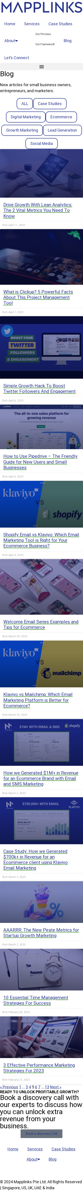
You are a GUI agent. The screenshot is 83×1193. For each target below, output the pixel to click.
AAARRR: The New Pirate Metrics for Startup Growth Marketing (41, 932)
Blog (67, 40)
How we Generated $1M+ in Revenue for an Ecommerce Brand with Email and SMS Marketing (40, 778)
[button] (41, 66)
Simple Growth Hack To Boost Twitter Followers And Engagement (39, 388)
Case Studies (60, 23)
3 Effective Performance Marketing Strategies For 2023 (39, 1067)
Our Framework (45, 44)
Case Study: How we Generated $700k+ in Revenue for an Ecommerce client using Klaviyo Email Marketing (35, 860)
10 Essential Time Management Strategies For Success (35, 1000)
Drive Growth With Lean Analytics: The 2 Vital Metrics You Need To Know (37, 210)
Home (9, 23)
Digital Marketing (26, 117)
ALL (24, 103)
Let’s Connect (16, 57)
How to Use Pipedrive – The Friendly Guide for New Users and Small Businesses (40, 462)
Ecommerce (61, 117)
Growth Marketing (22, 130)
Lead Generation (62, 130)
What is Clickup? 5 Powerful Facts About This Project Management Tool (38, 297)
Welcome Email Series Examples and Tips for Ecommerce (41, 624)
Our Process (43, 34)
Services (32, 23)
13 (47, 1087)
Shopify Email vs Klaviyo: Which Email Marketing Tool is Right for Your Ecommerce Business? (41, 540)
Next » (55, 1087)
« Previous (9, 1087)
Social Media (41, 143)
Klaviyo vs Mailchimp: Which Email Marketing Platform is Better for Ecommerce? (38, 700)
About (9, 40)
